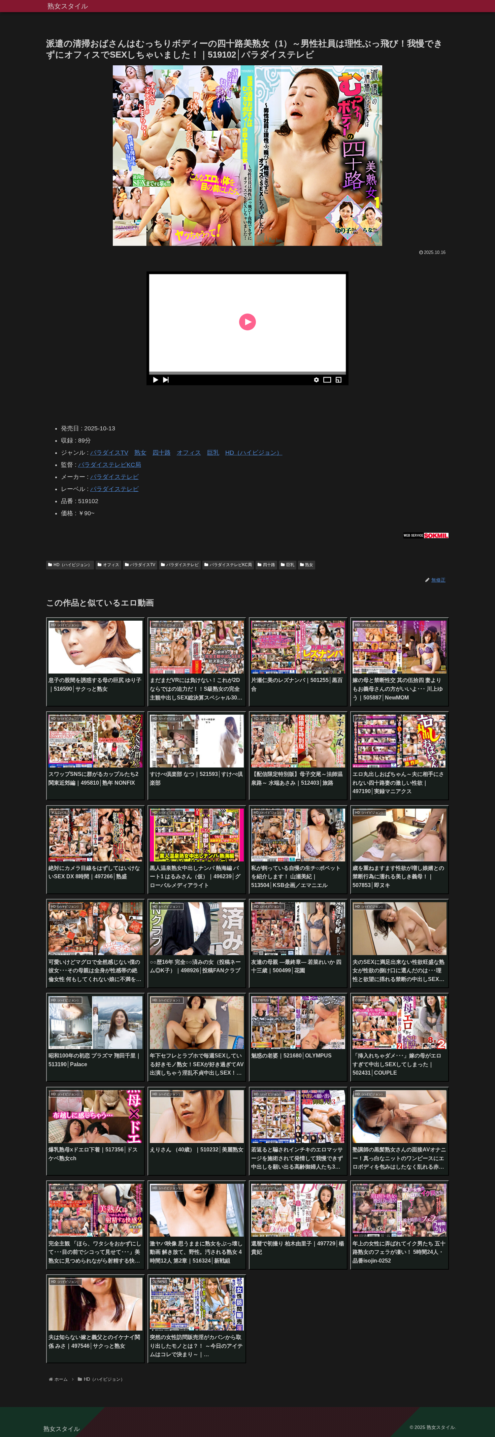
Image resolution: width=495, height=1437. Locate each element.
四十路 (162, 452)
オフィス (189, 452)
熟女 (140, 452)
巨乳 (213, 452)
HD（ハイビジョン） (254, 452)
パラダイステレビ (114, 476)
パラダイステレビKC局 (109, 464)
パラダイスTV (109, 452)
